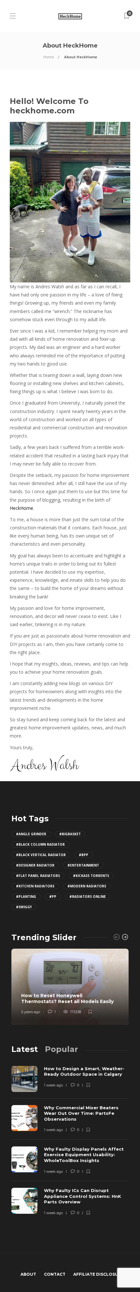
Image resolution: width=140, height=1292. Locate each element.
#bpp (83, 855)
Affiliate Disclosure (98, 1274)
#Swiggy (24, 907)
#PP (52, 896)
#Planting (26, 896)
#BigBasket (70, 834)
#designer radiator (35, 865)
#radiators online (87, 896)
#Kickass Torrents (91, 875)
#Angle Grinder (31, 834)
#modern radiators (86, 886)
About (28, 1274)
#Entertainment (83, 865)
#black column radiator (40, 844)
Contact (54, 1274)
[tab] (24, 1049)
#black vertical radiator (41, 855)
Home (48, 56)
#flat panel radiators (38, 875)
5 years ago (30, 1012)
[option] (70, 987)
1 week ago (53, 1085)
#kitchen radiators (35, 886)
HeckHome (21, 508)
